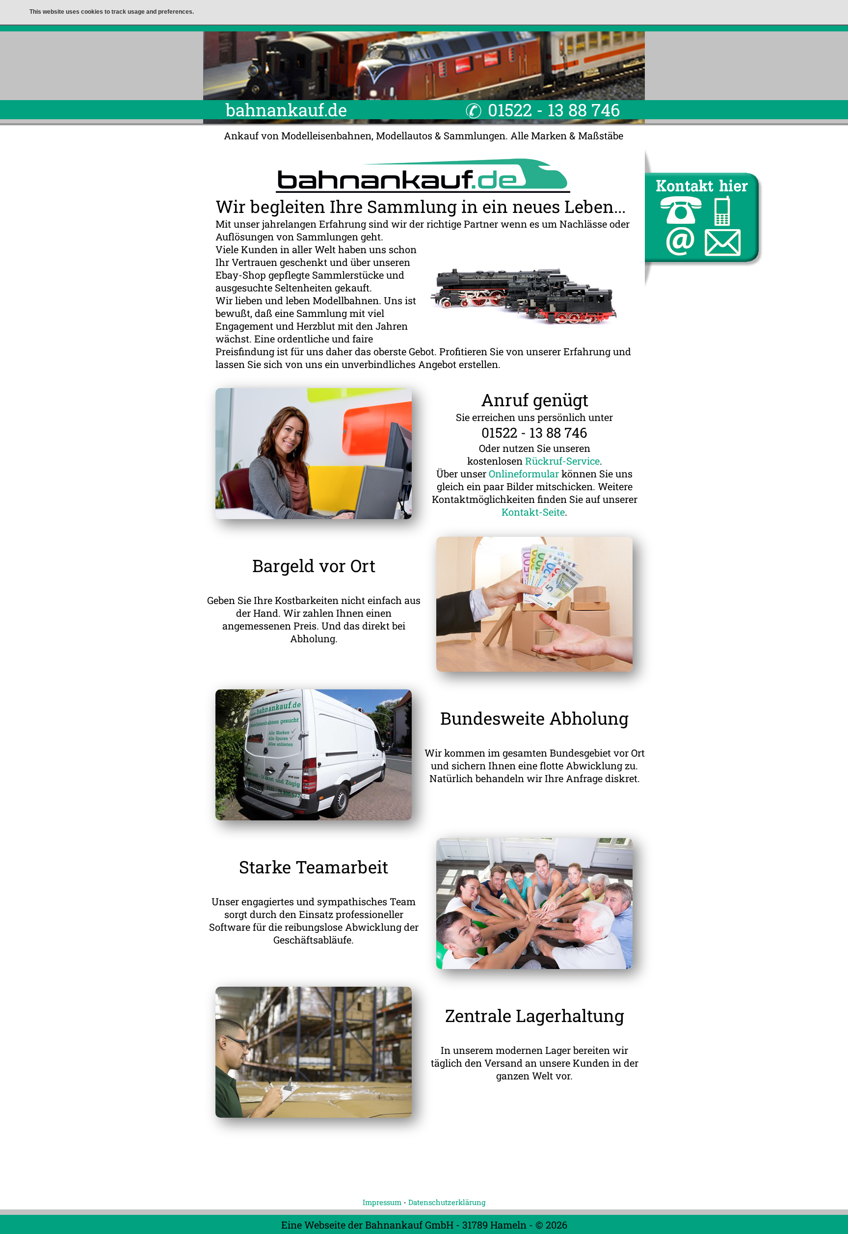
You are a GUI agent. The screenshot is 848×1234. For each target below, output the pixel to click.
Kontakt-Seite (533, 511)
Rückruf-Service (562, 460)
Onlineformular (524, 473)
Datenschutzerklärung (446, 1202)
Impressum (382, 1202)
